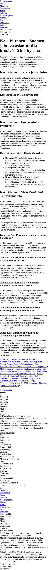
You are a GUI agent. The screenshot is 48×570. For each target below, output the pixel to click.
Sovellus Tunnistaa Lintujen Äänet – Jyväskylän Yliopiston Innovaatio (23, 372)
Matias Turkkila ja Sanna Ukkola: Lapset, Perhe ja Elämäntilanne (21, 363)
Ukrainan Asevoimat (8, 381)
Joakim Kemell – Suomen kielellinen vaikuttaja (21, 375)
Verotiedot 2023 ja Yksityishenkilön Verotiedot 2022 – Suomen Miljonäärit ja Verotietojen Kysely (23, 383)
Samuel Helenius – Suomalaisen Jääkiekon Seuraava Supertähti (23, 365)
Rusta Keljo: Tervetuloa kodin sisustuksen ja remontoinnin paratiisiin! (18, 360)
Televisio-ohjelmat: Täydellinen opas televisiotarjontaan (21, 377)
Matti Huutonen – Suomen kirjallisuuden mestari (20, 369)
